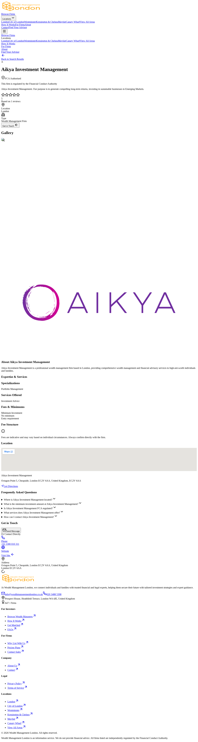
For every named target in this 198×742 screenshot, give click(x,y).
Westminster (30, 22)
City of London (16, 22)
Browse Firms (8, 14)
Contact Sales (14, 652)
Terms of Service (15, 688)
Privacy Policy (14, 683)
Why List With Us (16, 643)
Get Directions (11, 486)
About (28, 24)
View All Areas (87, 22)
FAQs (10, 629)
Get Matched (13, 625)
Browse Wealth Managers (20, 616)
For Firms (20, 24)
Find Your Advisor (18, 27)
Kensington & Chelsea (47, 22)
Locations (6, 19)
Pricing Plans (13, 647)
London (5, 22)
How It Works (8, 24)
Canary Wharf (73, 22)
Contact (5, 27)
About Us (12, 665)
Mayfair (62, 22)
